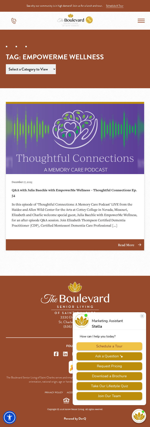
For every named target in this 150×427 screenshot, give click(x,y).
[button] (9, 417)
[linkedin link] (65, 354)
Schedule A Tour (114, 6)
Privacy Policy (54, 392)
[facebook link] (56, 354)
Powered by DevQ (75, 418)
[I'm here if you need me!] (139, 416)
